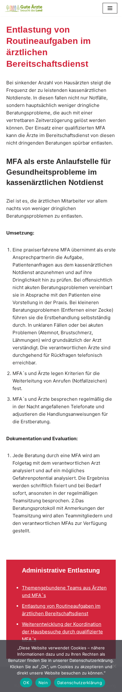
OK (26, 682)
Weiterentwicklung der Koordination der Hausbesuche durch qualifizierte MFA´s (62, 631)
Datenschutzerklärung (79, 682)
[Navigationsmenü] (110, 8)
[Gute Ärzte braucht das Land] (23, 8)
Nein (43, 682)
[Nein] (114, 666)
